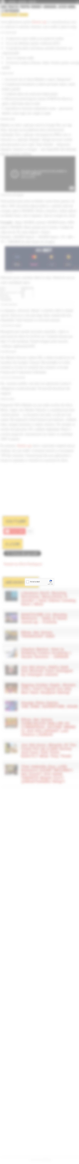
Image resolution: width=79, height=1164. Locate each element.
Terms (52, 584)
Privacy (49, 584)
